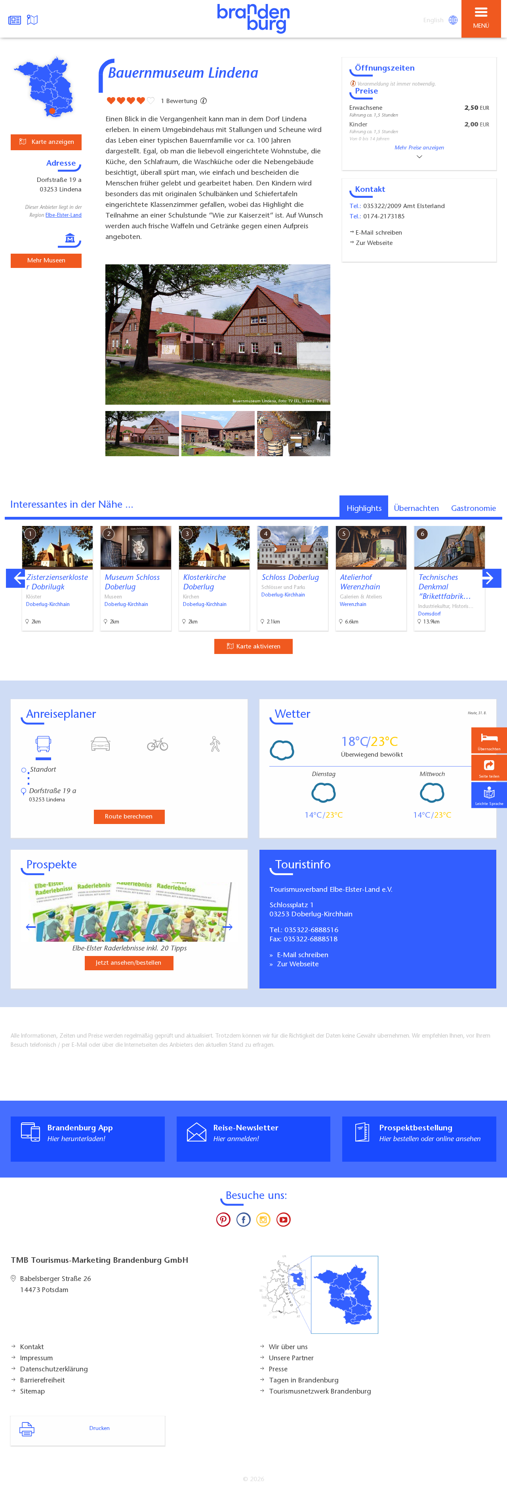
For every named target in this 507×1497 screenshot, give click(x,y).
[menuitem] (434, 20)
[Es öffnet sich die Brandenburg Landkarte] (33, 19)
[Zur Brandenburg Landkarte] (318, 1298)
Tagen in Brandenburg (304, 1380)
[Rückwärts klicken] (27, 927)
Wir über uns (288, 1347)
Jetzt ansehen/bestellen (128, 963)
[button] (489, 767)
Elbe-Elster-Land (64, 215)
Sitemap (32, 1392)
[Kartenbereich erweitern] (495, 521)
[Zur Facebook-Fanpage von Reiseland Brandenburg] (244, 1221)
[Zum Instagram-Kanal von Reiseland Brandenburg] (263, 1221)
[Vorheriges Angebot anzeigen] (15, 578)
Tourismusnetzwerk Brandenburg (320, 1392)
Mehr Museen (46, 261)
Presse (278, 1369)
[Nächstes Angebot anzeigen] (491, 578)
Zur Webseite (297, 964)
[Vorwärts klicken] (231, 927)
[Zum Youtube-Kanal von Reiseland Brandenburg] (283, 1221)
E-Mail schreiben (301, 955)
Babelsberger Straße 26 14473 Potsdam (55, 1285)
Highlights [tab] (364, 509)
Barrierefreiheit (42, 1380)
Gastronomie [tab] (473, 509)
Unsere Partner (291, 1358)
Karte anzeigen (52, 142)
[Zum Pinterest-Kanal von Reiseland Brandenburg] (223, 1221)
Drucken (100, 1429)
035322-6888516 (311, 930)
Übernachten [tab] (416, 509)
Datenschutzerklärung (54, 1369)
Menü (481, 26)
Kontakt (32, 1347)
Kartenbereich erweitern (456, 520)
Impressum (36, 1358)
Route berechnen (128, 817)
